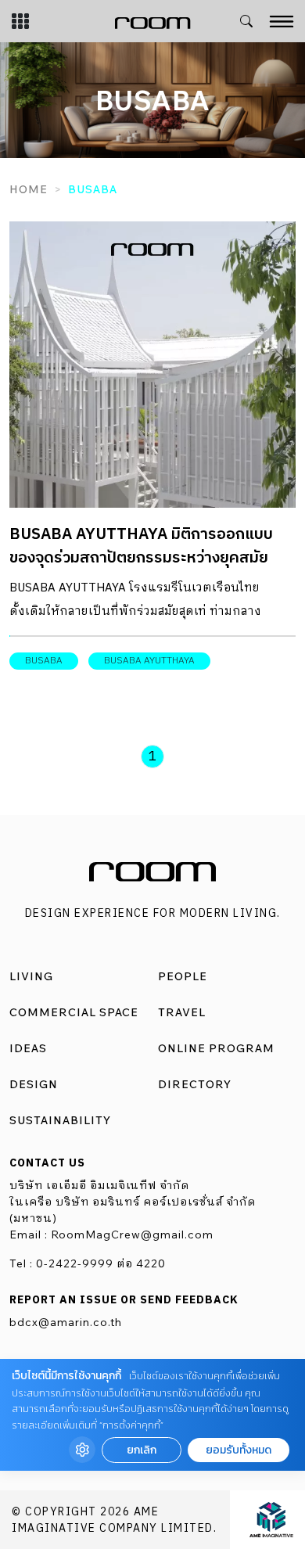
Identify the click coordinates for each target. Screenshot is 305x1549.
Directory (194, 1084)
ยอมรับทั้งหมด (238, 1450)
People (182, 976)
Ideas (28, 1048)
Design (33, 1084)
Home (28, 189)
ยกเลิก (141, 1450)
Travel (182, 1012)
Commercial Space (73, 1012)
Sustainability (60, 1120)
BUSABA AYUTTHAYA (149, 660)
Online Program (216, 1048)
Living (31, 976)
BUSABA (44, 660)
